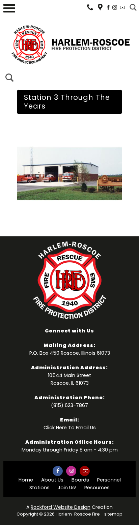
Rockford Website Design (60, 507)
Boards (80, 479)
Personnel (109, 479)
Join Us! (67, 487)
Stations (39, 487)
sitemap (113, 514)
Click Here (55, 427)
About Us (52, 479)
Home (26, 479)
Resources (97, 487)
